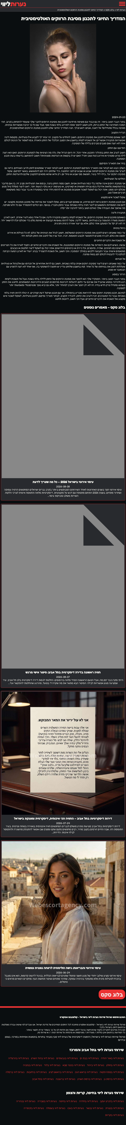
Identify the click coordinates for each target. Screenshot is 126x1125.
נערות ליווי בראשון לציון (61, 1072)
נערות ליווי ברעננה (65, 1078)
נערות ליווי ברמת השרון (89, 1078)
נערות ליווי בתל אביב (42, 1078)
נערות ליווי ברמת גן (114, 1078)
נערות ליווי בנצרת (114, 1108)
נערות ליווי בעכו (75, 1108)
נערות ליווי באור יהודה (112, 1058)
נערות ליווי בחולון (115, 1065)
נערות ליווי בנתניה (32, 1065)
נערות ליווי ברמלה (15, 1072)
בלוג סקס (112, 994)
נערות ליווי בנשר (94, 1108)
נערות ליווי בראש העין (86, 1072)
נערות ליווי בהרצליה (18, 1058)
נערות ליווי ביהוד (95, 1065)
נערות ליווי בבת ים (89, 1058)
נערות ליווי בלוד (52, 1065)
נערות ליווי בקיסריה (34, 1108)
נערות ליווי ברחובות (37, 1072)
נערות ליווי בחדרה (88, 1101)
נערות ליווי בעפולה (55, 1108)
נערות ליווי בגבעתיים (67, 1058)
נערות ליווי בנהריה (25, 1101)
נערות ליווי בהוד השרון (42, 1058)
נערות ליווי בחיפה (68, 1101)
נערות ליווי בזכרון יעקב (112, 1101)
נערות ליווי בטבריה (47, 1101)
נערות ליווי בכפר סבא (74, 1065)
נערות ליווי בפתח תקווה (112, 1072)
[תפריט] (122, 4)
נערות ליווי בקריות (114, 1115)
